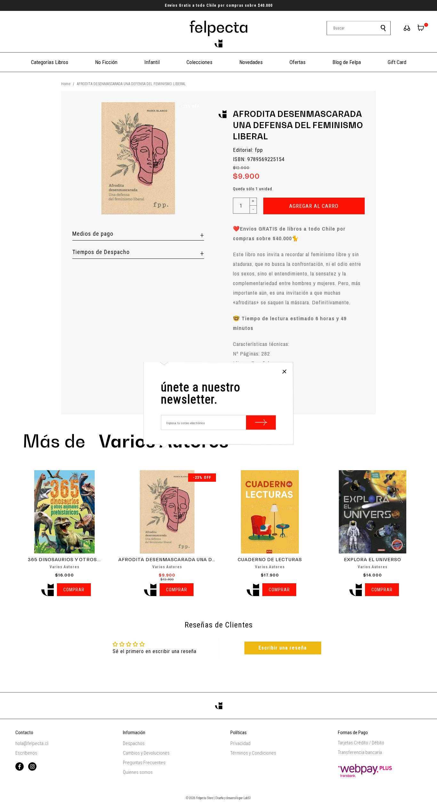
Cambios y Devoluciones (146, 753)
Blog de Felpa (346, 62)
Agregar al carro (313, 206)
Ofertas (298, 62)
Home (65, 84)
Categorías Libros (49, 62)
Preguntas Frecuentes (144, 763)
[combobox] (358, 28)
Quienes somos (138, 772)
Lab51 (247, 798)
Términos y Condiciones (253, 753)
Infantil (152, 62)
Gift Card (397, 62)
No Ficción (106, 62)
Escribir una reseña (282, 648)
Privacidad (240, 743)
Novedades (251, 62)
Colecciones (199, 62)
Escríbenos (26, 753)
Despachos (134, 743)
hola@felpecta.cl (31, 743)
